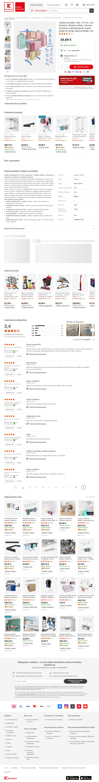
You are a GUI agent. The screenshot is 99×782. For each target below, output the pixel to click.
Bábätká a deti (11, 736)
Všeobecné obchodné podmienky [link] (48, 768)
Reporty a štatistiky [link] (76, 719)
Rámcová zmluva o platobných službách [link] (80, 732)
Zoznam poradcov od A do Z (32, 721)
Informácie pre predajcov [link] (55, 719)
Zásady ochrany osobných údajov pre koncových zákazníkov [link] (82, 742)
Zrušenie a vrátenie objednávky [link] (33, 742)
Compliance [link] (14, 768)
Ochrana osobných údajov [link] (28, 768)
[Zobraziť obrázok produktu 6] (8, 59)
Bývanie (9, 739)
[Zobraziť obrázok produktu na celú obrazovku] (35, 47)
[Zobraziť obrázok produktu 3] (8, 39)
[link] (53, 4)
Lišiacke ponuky (12, 719)
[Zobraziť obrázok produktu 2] (8, 32)
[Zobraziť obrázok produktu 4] (8, 45)
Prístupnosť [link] (7, 772)
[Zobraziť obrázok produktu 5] (8, 52)
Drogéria (9, 747)
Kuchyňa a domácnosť (10, 732)
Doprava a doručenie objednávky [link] (30, 752)
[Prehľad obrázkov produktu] (7, 47)
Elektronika (10, 723)
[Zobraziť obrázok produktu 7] (8, 66)
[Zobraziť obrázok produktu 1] (8, 25)
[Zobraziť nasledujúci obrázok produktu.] (7, 72)
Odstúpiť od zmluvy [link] (33, 747)
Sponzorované (8, 134)
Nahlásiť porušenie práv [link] (33, 758)
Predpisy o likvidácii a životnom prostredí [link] (73, 768)
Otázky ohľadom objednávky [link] (32, 737)
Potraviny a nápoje (13, 758)
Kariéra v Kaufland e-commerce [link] (53, 737)
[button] (47, 326)
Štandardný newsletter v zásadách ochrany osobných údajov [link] (30, 688)
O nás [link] (6, 768)
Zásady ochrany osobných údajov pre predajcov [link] (82, 737)
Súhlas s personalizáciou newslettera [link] (28, 694)
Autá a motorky (12, 754)
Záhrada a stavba (12, 727)
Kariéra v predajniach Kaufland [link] (54, 732)
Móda (8, 743)
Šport (8, 750)
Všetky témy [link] (30, 733)
